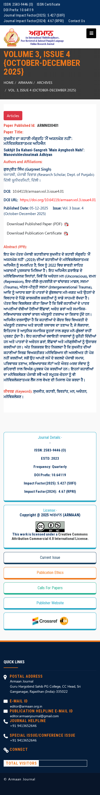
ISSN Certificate (48, 4)
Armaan (25, 82)
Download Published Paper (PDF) (35, 223)
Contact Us (76, 21)
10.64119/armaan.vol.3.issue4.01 (37, 191)
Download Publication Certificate (35, 232)
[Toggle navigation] (89, 33)
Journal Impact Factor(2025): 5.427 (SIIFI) (34, 15)
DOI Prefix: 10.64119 (18, 10)
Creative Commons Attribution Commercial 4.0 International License (50, 536)
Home (9, 82)
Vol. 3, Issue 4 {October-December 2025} (42, 90)
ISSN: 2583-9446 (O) (18, 4)
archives (44, 82)
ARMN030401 (47, 125)
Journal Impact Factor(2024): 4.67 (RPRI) (34, 21)
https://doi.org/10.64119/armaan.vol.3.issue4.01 (57, 199)
